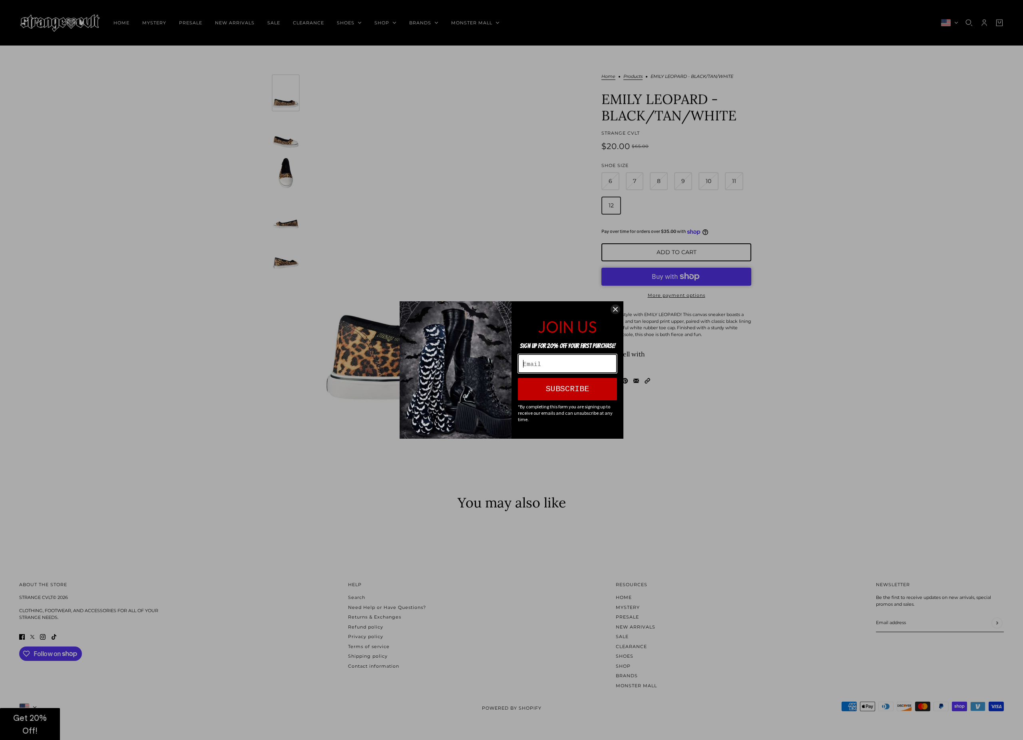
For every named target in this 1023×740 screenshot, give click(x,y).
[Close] (615, 309)
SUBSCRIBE (567, 389)
